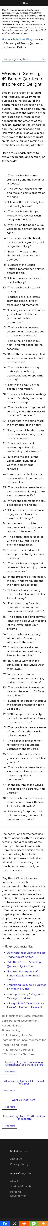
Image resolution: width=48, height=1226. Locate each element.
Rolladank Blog (22, 39)
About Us (16, 1158)
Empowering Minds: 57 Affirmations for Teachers (24, 1117)
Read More (9, 1071)
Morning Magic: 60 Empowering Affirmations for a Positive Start (24, 1063)
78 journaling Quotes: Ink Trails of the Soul (24, 1082)
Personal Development (23, 1020)
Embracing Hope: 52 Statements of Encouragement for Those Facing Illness (24, 1039)
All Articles (16, 1181)
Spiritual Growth (20, 1186)
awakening (13, 1030)
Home (6, 39)
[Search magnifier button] (43, 59)
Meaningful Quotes (18, 1015)
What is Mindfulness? (24, 1099)
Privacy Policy (19, 1164)
